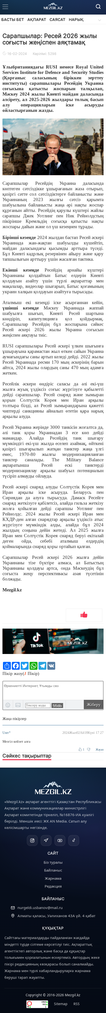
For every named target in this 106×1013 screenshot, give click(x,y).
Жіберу (94, 704)
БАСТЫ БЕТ (12, 19)
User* (6, 733)
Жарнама (53, 878)
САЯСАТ (57, 19)
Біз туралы (53, 862)
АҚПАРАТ (36, 19)
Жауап (100, 749)
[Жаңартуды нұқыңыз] (57, 705)
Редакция (53, 886)
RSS (76, 1003)
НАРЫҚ (76, 19)
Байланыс (53, 870)
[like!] (84, 615)
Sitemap (61, 1003)
